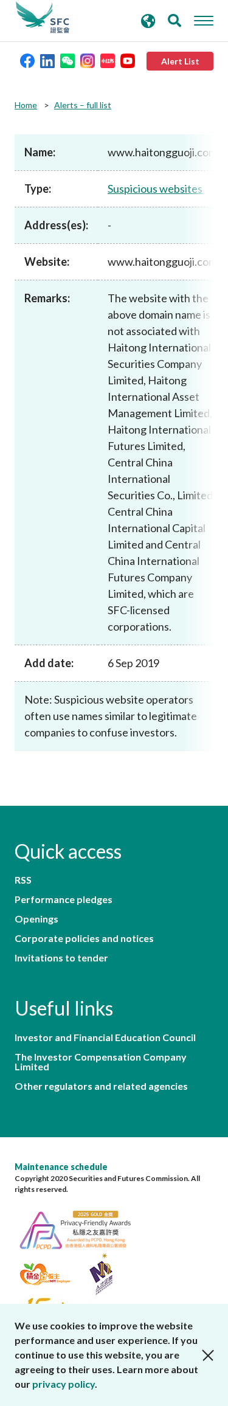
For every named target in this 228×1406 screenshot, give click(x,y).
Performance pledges (63, 899)
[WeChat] (67, 60)
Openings (36, 919)
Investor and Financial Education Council (105, 1037)
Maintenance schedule (61, 1167)
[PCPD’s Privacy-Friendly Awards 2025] (81, 1228)
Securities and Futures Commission (43, 17)
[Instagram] (87, 60)
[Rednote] (107, 60)
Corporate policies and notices (84, 938)
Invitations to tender (61, 958)
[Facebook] (27, 60)
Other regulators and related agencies (101, 1086)
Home (26, 105)
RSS (23, 880)
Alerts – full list (82, 105)
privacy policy (63, 1384)
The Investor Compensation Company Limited (101, 1062)
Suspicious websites (155, 188)
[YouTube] (127, 60)
